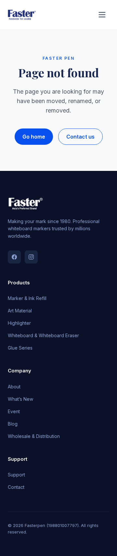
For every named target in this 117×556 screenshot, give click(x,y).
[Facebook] (14, 256)
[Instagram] (31, 256)
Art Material (20, 310)
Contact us (80, 136)
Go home (33, 136)
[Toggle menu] (102, 15)
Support (16, 474)
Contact (16, 487)
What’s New (20, 399)
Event (14, 411)
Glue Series (20, 348)
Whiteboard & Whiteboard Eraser (43, 335)
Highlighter (19, 323)
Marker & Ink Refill (27, 298)
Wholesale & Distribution (34, 436)
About (14, 386)
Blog (13, 424)
